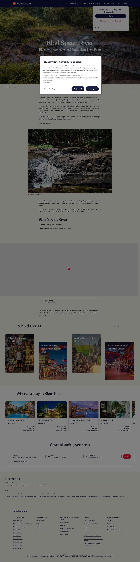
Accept (92, 89)
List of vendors (47, 82)
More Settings (50, 89)
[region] (71, 75)
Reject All (78, 89)
